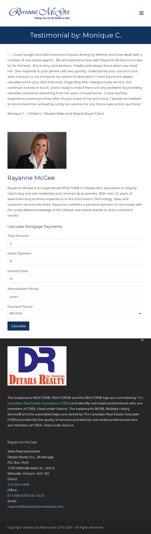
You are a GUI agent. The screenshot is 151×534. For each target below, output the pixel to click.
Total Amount (18, 235)
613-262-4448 (18, 484)
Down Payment (19, 253)
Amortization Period (23, 288)
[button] (141, 13)
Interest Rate (17, 271)
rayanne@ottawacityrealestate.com (35, 506)
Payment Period (19, 306)
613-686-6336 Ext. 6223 (25, 495)
